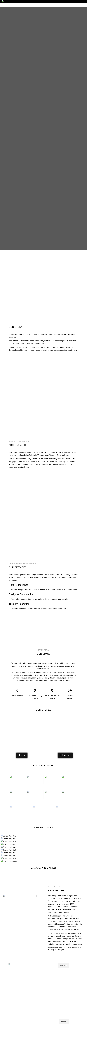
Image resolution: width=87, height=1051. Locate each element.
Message (62, 997)
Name (62, 974)
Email (62, 982)
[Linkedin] (72, 1040)
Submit (64, 1021)
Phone (62, 989)
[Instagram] (66, 1040)
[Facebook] (60, 1040)
